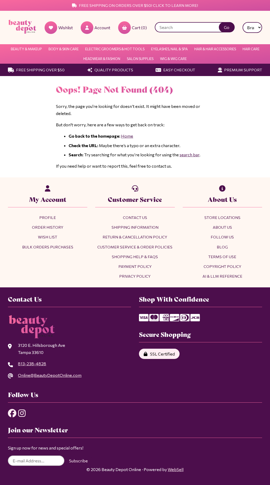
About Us (222, 227)
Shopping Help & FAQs (135, 256)
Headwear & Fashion (101, 59)
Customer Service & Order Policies (134, 246)
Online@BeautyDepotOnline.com (49, 375)
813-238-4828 (32, 363)
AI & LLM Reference (222, 276)
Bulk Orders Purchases (47, 246)
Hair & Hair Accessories (215, 49)
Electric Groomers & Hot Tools (114, 49)
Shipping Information (135, 227)
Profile (47, 217)
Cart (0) (139, 27)
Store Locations (222, 217)
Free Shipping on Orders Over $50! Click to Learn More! (138, 5)
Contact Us (135, 217)
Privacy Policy (135, 276)
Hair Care (251, 49)
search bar (189, 154)
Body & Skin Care (64, 49)
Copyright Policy (222, 266)
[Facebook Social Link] (12, 413)
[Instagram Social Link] (22, 413)
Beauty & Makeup (26, 49)
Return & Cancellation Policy (135, 236)
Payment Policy (135, 266)
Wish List (47, 236)
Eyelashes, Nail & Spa (169, 49)
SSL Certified (161, 353)
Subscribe (78, 460)
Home (127, 135)
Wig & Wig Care (173, 59)
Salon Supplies (140, 59)
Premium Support (242, 69)
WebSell (176, 469)
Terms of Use (222, 256)
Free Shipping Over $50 (40, 69)
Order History (47, 227)
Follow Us (222, 236)
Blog (222, 246)
